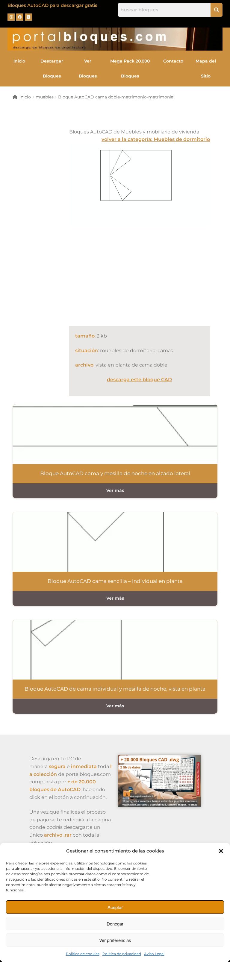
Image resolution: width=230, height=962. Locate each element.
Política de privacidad (121, 954)
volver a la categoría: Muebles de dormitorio (156, 139)
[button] (221, 851)
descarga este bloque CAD (139, 379)
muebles (45, 97)
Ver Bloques (88, 68)
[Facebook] (19, 17)
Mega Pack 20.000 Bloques (130, 68)
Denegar (115, 923)
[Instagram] (11, 17)
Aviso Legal (154, 954)
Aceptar (115, 907)
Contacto (173, 61)
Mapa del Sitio (206, 68)
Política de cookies (82, 954)
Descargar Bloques (51, 68)
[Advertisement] (149, 275)
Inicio (19, 61)
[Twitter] (28, 17)
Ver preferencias (115, 940)
